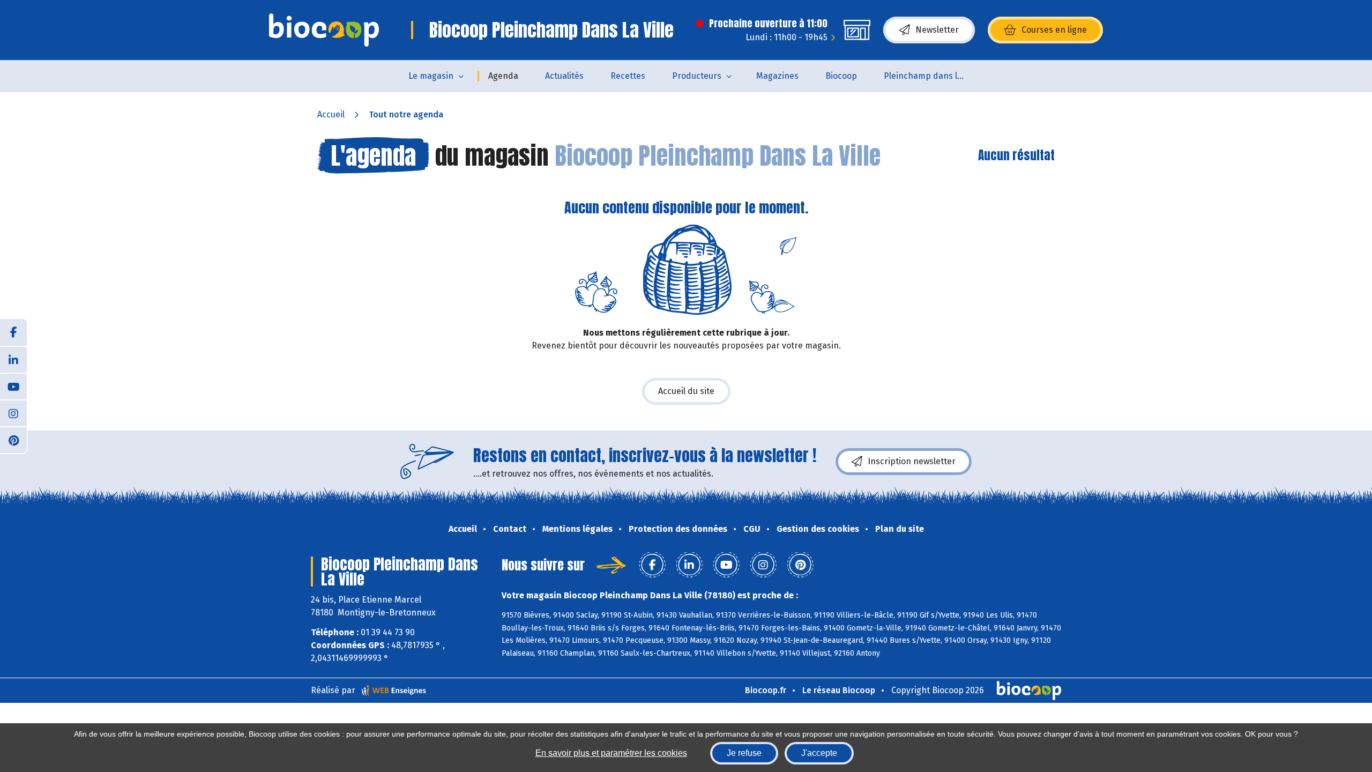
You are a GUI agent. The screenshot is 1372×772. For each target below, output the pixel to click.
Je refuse (744, 753)
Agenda (503, 76)
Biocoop (841, 76)
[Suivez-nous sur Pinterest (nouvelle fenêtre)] (13, 439)
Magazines (777, 76)
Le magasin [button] (430, 76)
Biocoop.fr (765, 690)
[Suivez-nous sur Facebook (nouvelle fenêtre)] (13, 332)
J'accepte (819, 753)
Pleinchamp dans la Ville (931, 76)
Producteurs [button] (696, 76)
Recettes (627, 76)
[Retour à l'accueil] (324, 30)
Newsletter (937, 30)
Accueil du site (686, 391)
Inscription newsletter (912, 461)
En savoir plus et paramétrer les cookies (611, 753)
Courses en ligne (1054, 30)
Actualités (564, 76)
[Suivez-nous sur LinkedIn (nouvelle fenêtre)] (13, 359)
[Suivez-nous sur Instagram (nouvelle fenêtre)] (13, 412)
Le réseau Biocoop (838, 690)
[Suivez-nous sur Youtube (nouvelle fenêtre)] (13, 386)
